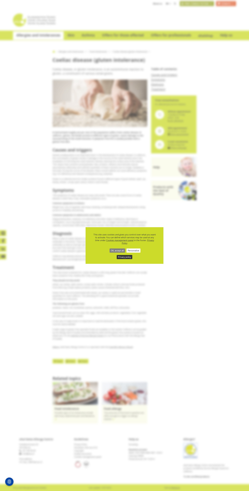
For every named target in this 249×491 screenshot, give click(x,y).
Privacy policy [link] (124, 257)
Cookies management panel (119, 240)
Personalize (133, 250)
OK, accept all (117, 250)
